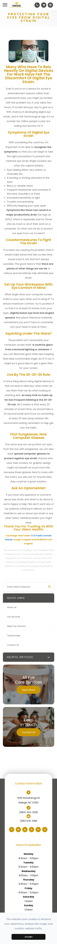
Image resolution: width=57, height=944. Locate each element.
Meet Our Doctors (16, 626)
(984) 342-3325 (28, 812)
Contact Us (13, 645)
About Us (11, 607)
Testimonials (13, 635)
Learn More (28, 689)
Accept (28, 936)
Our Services (13, 616)
